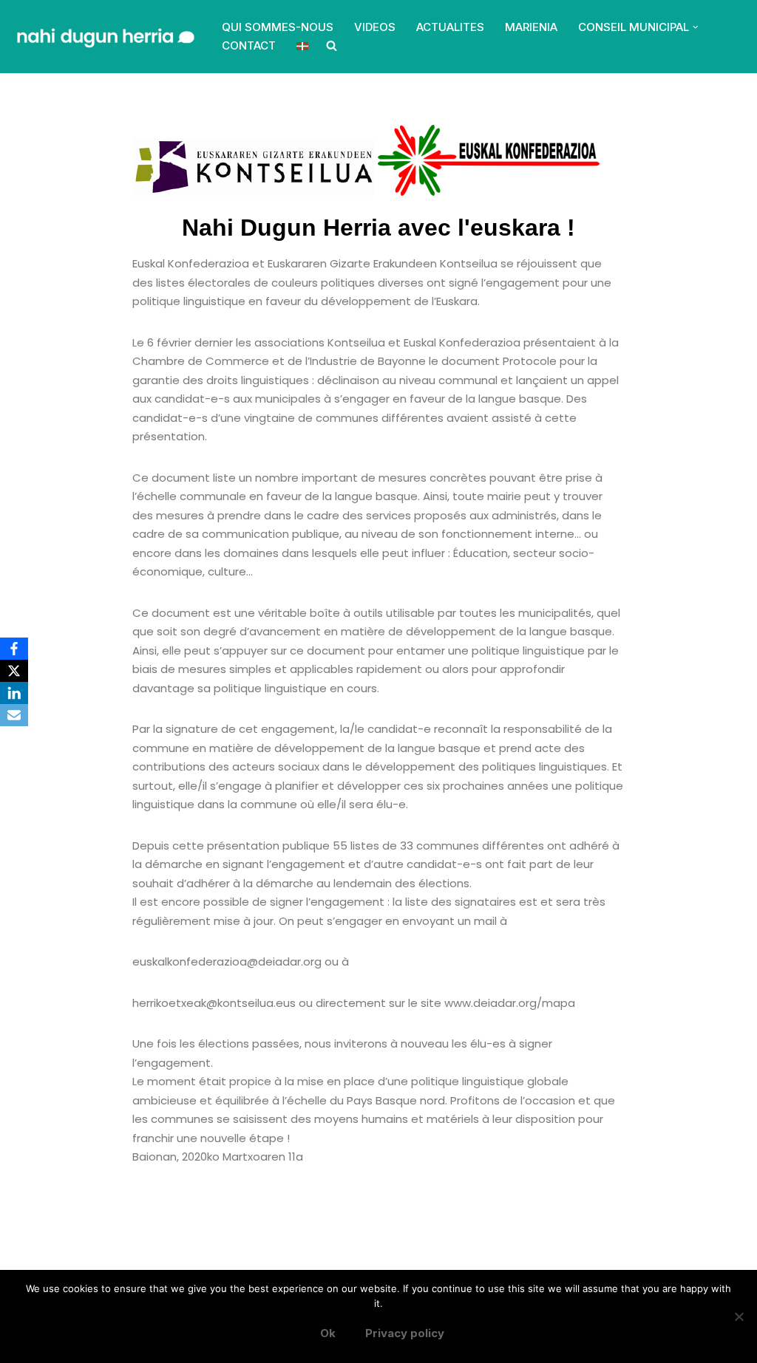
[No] (738, 1316)
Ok (328, 1333)
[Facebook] (14, 649)
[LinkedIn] (14, 693)
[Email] (14, 715)
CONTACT (249, 45)
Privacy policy (404, 1333)
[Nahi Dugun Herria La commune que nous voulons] (104, 36)
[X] (14, 671)
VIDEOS (375, 27)
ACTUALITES (450, 27)
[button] (696, 27)
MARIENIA (531, 27)
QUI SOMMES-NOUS (277, 27)
